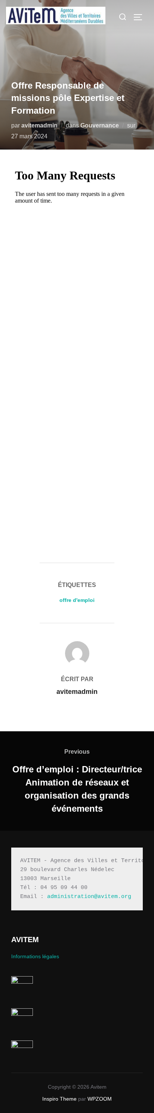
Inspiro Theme (59, 1099)
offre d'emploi (77, 600)
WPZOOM (99, 1099)
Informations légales (35, 956)
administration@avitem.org (89, 897)
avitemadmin (39, 125)
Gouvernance (99, 125)
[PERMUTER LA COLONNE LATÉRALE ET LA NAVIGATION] (140, 17)
